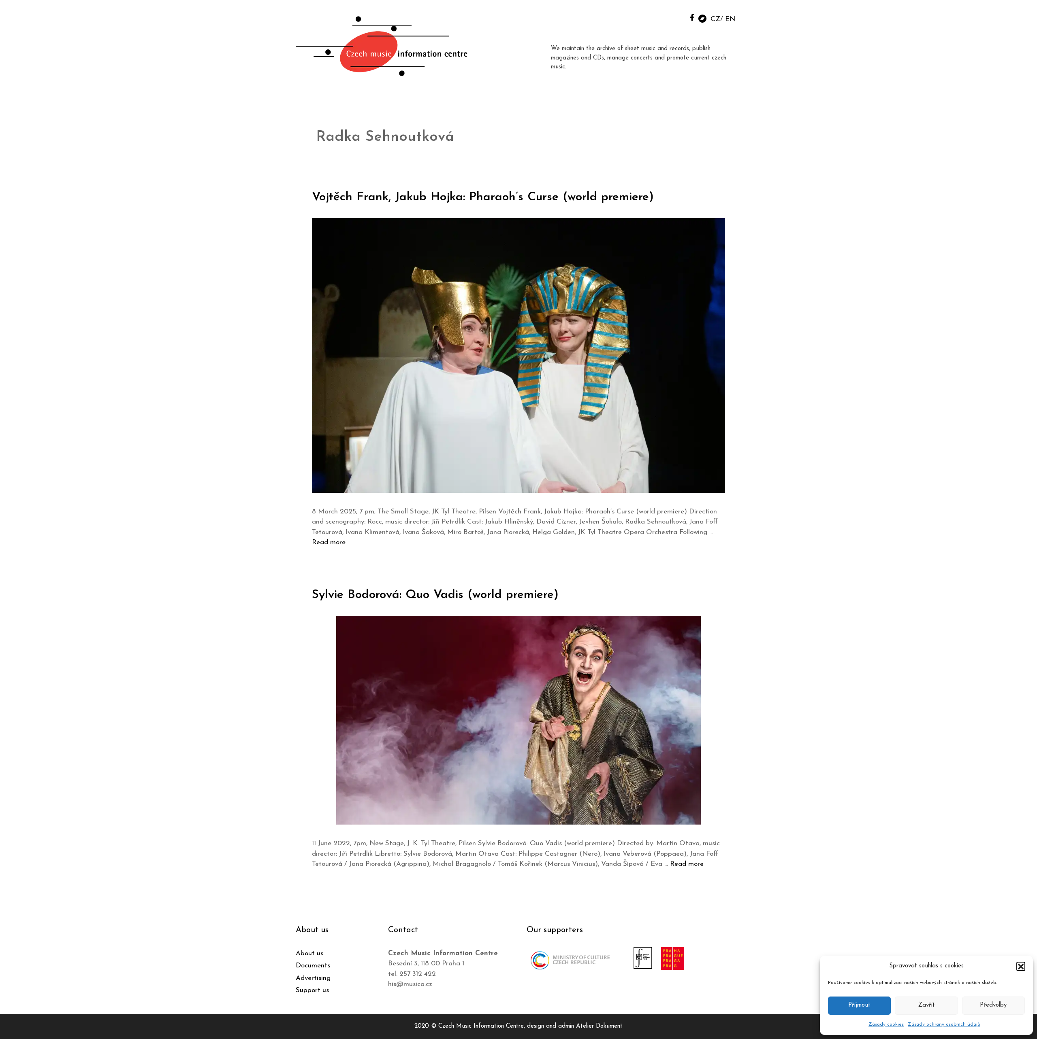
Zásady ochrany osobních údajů (944, 1024)
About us (309, 953)
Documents (313, 965)
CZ (715, 19)
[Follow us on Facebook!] (692, 17)
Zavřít (926, 1005)
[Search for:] (674, 16)
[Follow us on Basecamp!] (702, 18)
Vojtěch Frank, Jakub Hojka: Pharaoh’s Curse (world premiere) (483, 197)
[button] (1021, 966)
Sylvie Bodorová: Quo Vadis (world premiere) (435, 595)
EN (730, 19)
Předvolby (993, 1005)
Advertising (313, 978)
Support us (312, 990)
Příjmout (859, 1005)
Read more (329, 542)
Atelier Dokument (599, 1026)
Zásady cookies (886, 1024)
